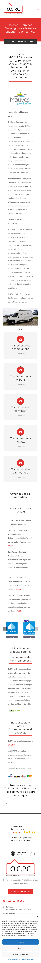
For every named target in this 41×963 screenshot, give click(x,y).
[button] (37, 917)
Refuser (20, 948)
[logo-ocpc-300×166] (13, 3)
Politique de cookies (13, 959)
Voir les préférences (20, 954)
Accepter (20, 942)
